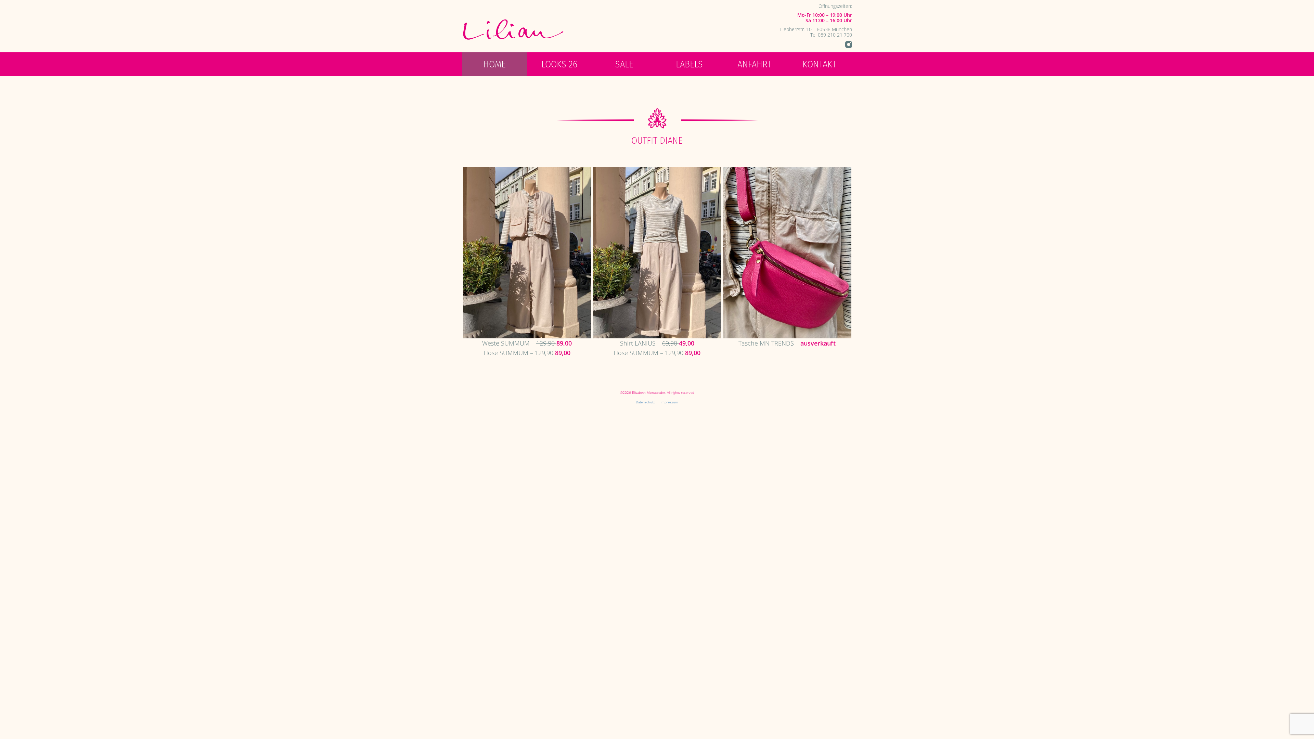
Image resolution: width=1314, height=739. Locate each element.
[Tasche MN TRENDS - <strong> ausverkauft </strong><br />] (787, 252)
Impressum (669, 402)
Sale (624, 64)
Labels (689, 64)
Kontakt (819, 64)
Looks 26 (559, 64)
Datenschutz (645, 402)
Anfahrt (754, 64)
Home (494, 64)
